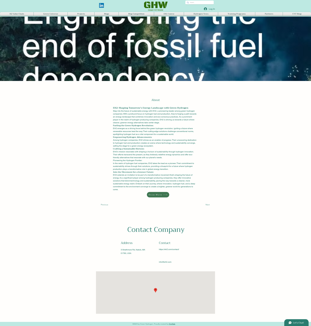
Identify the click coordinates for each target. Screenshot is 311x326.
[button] (17, 14)
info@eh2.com (165, 262)
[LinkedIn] (101, 5)
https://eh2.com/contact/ (169, 249)
